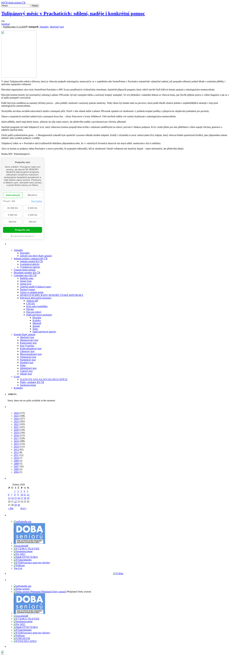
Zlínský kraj (26, 373)
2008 (16, 463)
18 (25, 498)
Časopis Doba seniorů (25, 269)
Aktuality (44, 26)
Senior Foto (26, 281)
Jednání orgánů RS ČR (31, 261)
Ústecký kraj (26, 371)
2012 (16, 452)
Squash (36, 326)
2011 (16, 455)
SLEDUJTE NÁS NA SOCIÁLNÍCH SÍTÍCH (43, 379)
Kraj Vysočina (27, 345)
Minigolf (37, 323)
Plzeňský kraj (26, 362)
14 (12, 498)
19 (28, 498)
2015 (16, 444)
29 (15, 505)
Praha (23, 365)
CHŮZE (30, 303)
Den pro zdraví (33, 312)
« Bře (10, 508)
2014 (16, 446)
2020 (16, 430)
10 (21, 494)
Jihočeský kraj (57, 26)
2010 (16, 458)
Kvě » (23, 508)
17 (21, 498)
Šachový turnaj (27, 289)
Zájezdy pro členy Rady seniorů (36, 255)
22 (15, 501)
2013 (16, 449)
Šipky (35, 328)
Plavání (30, 309)
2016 (16, 441)
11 (25, 494)
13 (9, 498)
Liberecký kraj (27, 351)
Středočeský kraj (28, 368)
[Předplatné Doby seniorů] (40, 591)
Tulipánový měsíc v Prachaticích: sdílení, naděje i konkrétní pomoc (73, 13)
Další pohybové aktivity (44, 331)
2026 (16, 413)
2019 (16, 432)
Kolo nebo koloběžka (37, 306)
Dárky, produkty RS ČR (32, 382)
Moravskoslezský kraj (31, 354)
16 (18, 498)
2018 (16, 435)
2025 (16, 415)
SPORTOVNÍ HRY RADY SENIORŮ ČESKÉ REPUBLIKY (51, 295)
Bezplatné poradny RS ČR (27, 272)
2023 (16, 421)
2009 (16, 460)
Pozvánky (25, 253)
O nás (17, 376)
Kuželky (37, 320)
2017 (16, 438)
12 (28, 494)
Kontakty (18, 388)
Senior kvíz (25, 284)
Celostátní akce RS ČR (25, 275)
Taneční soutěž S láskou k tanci (35, 286)
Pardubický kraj (28, 359)
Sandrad (5, 24)
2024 (16, 418)
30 (18, 505)
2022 (16, 424)
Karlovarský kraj (28, 343)
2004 (16, 472)
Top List (18, 568)
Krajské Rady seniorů (24, 334)
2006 (16, 469)
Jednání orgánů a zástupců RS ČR (31, 258)
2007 (16, 466)
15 (15, 498)
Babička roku (26, 278)
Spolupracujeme (28, 385)
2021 (16, 427)
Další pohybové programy (39, 314)
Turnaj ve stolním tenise (31, 292)
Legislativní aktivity (30, 264)
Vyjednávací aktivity (30, 267)
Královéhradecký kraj (30, 348)
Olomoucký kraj (28, 357)
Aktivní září (32, 300)
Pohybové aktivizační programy (35, 298)
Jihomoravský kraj (29, 340)
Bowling (37, 317)
